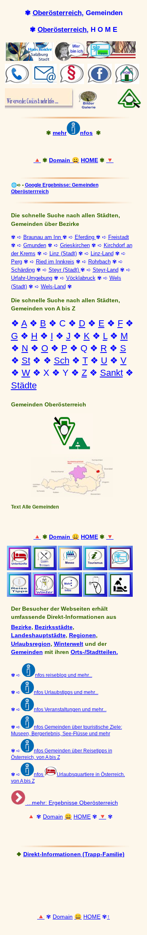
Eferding (85, 237)
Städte (24, 385)
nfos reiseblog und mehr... (63, 675)
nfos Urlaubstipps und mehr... (66, 692)
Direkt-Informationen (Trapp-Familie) (74, 854)
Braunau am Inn (42, 237)
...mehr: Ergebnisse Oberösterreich (71, 802)
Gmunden (34, 245)
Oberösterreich (57, 13)
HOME (89, 160)
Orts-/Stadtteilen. (94, 652)
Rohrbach (99, 262)
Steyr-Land (105, 270)
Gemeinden (27, 652)
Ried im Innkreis (55, 262)
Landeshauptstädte (38, 635)
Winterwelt (68, 643)
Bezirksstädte (54, 627)
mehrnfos (73, 132)
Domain (60, 160)
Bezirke (21, 627)
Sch (61, 360)
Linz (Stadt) (63, 253)
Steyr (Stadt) (64, 270)
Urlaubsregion (31, 643)
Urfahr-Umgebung (31, 278)
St (26, 360)
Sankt (111, 373)
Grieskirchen (75, 245)
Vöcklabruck (81, 278)
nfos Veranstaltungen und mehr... (70, 709)
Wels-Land (53, 286)
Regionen (82, 635)
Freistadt (118, 237)
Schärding (23, 270)
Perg (16, 262)
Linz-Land (102, 253)
